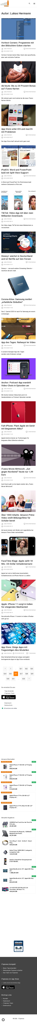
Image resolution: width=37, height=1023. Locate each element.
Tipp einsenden (9, 691)
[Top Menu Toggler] (34, 4)
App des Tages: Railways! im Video (18, 342)
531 (13, 679)
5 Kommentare (32, 135)
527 (21, 674)
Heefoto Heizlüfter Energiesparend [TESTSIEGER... (21, 860)
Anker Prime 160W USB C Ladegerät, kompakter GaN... (21, 851)
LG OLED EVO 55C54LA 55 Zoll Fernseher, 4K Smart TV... (19, 888)
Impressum (7, 703)
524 (5, 674)
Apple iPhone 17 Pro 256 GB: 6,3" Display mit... (20, 796)
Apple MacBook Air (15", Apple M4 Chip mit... (21, 870)
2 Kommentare (32, 431)
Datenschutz (8, 705)
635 (23, 679)
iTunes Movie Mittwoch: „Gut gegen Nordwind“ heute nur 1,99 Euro (17, 472)
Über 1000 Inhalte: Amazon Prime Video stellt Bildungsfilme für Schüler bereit (17, 518)
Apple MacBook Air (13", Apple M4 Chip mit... (21, 879)
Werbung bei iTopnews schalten (12, 970)
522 (26, 669)
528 (26, 674)
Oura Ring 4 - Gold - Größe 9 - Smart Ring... (21, 842)
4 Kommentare (32, 262)
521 (21, 669)
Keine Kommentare (31, 48)
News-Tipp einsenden (9, 968)
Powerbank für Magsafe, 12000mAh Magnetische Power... (21, 832)
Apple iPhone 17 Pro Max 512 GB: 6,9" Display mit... (21, 806)
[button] (3, 1020)
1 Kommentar (32, 653)
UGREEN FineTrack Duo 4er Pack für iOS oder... (21, 823)
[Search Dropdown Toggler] (29, 3)
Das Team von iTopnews (10, 972)
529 (32, 674)
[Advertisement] (18, 733)
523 (32, 669)
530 (8, 679)
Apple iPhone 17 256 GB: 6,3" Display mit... (21, 765)
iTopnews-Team (9, 693)
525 (10, 674)
